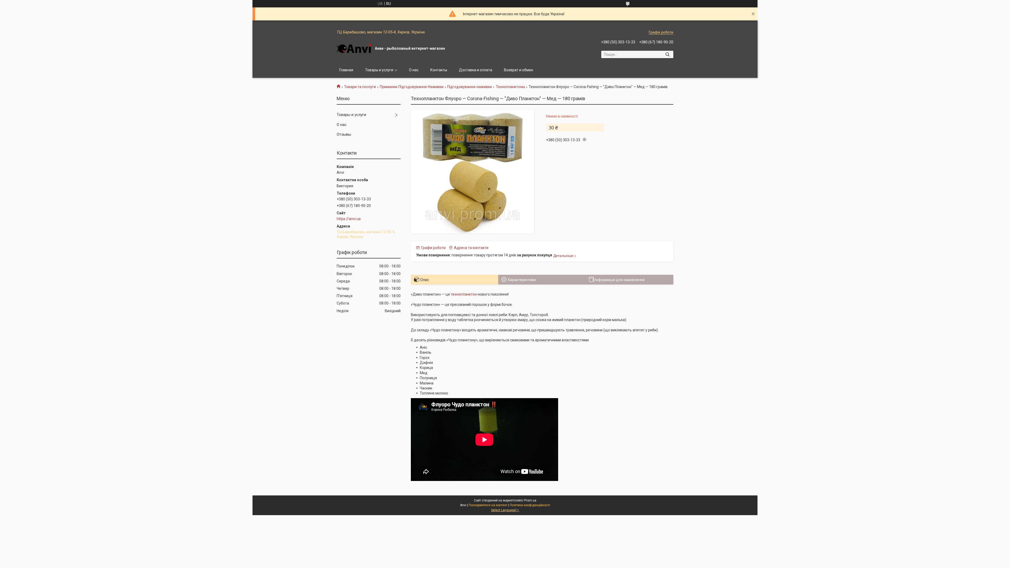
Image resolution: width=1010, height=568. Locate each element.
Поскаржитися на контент (488, 505)
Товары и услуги (379, 70)
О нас (413, 70)
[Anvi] (354, 48)
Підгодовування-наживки (469, 87)
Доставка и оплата (475, 70)
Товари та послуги (360, 87)
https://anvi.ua (349, 219)
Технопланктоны (510, 87)
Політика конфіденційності (530, 505)
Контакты (438, 70)
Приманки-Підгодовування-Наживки (411, 87)
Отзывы (344, 134)
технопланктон (464, 294)
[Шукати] (667, 54)
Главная (346, 70)
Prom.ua (530, 500)
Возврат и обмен (518, 70)
